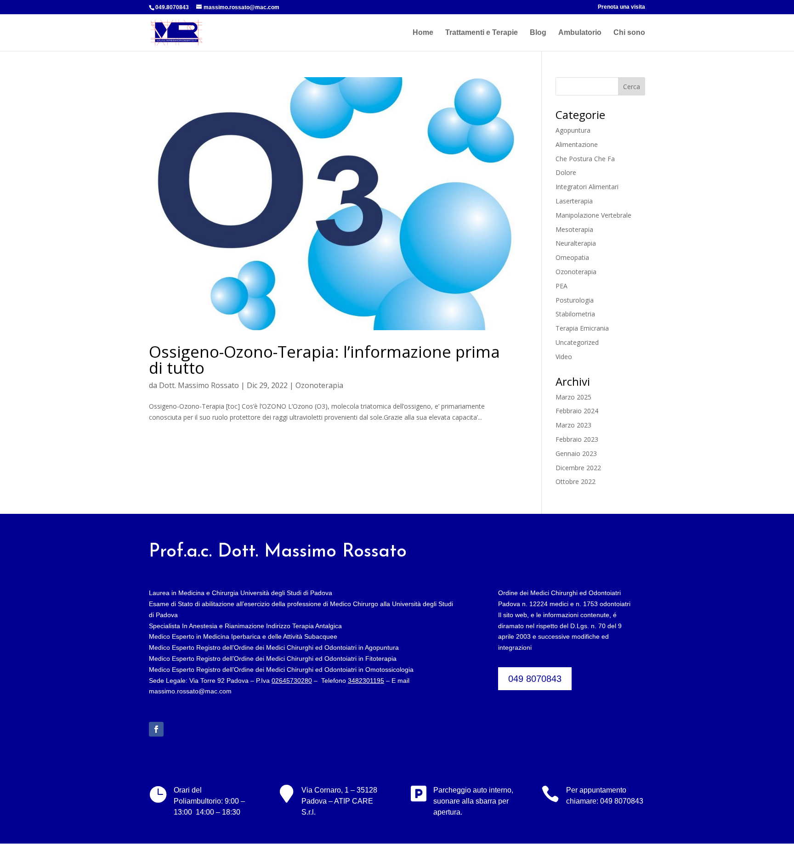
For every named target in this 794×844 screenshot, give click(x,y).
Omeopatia (572, 257)
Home (423, 32)
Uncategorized (577, 342)
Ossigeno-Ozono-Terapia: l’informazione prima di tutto (324, 359)
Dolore (566, 172)
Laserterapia (574, 201)
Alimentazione (577, 144)
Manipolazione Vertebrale (593, 215)
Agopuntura (573, 130)
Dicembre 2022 (578, 467)
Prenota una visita (621, 7)
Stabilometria (575, 313)
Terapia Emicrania (582, 328)
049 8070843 (534, 679)
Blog (538, 32)
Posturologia (575, 300)
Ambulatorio (579, 32)
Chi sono (629, 32)
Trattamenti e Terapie (481, 32)
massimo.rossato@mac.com (190, 691)
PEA (561, 285)
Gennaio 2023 (576, 453)
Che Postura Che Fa (585, 158)
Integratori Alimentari (587, 186)
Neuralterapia (576, 243)
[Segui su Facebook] (156, 729)
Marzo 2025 (573, 397)
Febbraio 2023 (577, 439)
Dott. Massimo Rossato (199, 385)
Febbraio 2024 (577, 410)
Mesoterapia (574, 229)
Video (564, 356)
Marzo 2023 (573, 425)
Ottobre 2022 (576, 481)
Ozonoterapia (319, 385)
